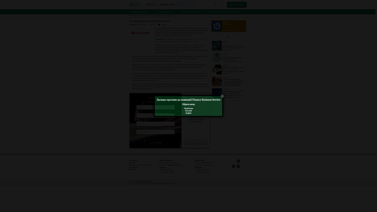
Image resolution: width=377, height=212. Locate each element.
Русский (188, 110)
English (188, 113)
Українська (188, 108)
